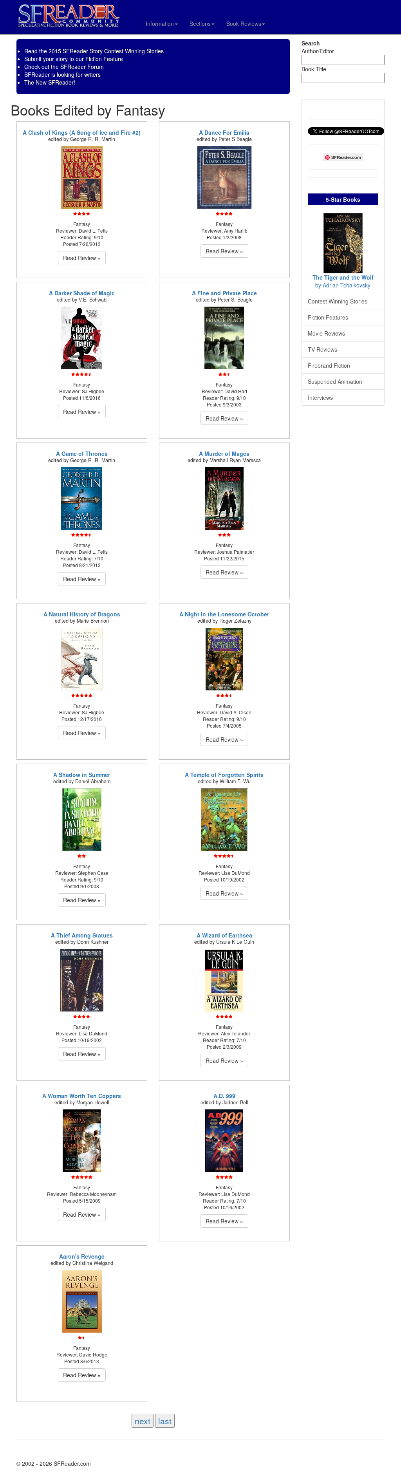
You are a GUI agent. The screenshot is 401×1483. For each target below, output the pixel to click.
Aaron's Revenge (82, 1256)
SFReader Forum (82, 66)
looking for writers (79, 74)
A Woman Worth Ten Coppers (81, 1096)
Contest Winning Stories (337, 301)
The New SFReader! (49, 82)
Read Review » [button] (82, 258)
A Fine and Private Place (224, 293)
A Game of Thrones (82, 453)
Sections (200, 23)
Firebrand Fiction (329, 365)
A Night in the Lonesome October (224, 614)
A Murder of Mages (224, 453)
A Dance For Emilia (224, 132)
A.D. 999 (224, 1096)
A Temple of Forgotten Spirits (224, 775)
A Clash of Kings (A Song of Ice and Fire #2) (82, 132)
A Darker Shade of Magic (82, 293)
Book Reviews (243, 23)
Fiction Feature (104, 59)
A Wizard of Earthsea (224, 935)
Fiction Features (328, 317)
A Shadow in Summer (81, 775)
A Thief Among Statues (82, 935)
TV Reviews (322, 349)
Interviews (320, 397)
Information (160, 23)
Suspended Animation (335, 381)
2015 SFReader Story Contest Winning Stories (106, 51)
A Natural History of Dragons (81, 614)
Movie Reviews (326, 333)
